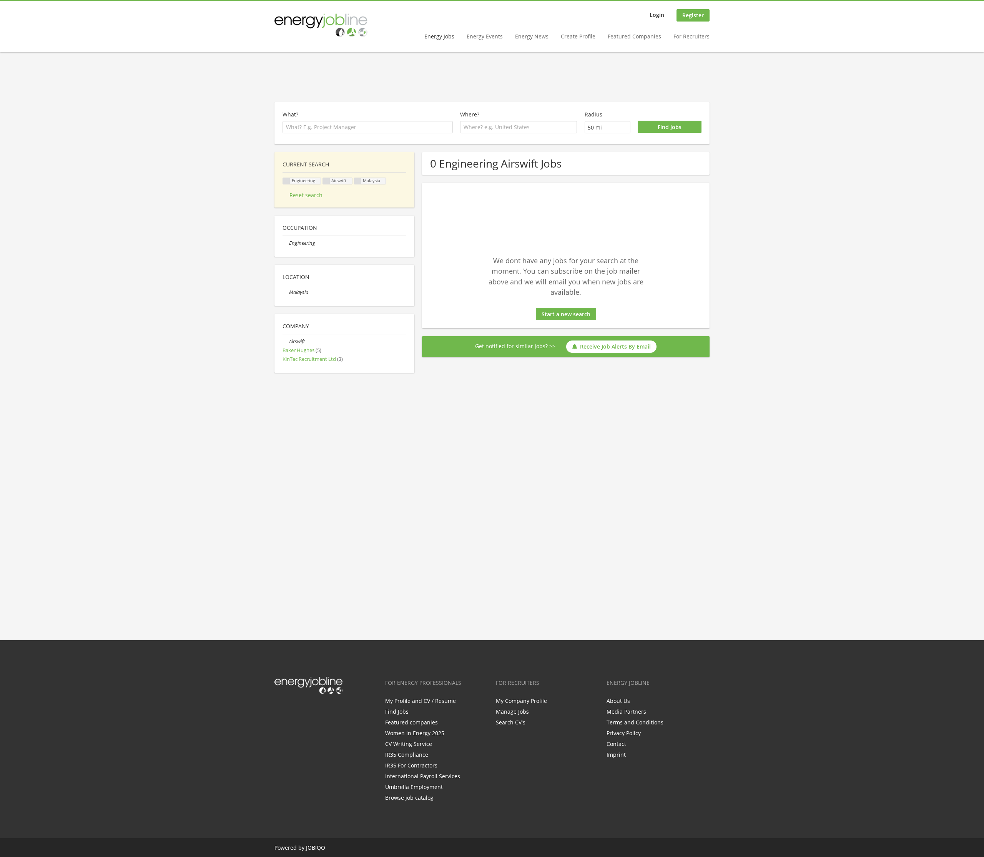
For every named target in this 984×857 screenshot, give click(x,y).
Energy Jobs (439, 36)
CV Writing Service (408, 743)
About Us (618, 700)
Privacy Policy (624, 733)
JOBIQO (315, 847)
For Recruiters (691, 36)
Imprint (616, 754)
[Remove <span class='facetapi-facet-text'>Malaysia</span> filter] (357, 181)
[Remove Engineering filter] (286, 243)
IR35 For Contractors (411, 765)
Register (693, 15)
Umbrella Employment (414, 787)
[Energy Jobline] (320, 25)
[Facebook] (280, 710)
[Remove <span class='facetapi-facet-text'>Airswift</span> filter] (326, 181)
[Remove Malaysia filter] (286, 292)
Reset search (305, 195)
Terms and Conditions (635, 722)
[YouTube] (329, 710)
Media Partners (626, 711)
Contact (616, 743)
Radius (593, 114)
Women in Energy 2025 (414, 733)
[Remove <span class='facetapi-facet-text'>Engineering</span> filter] (286, 181)
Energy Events (485, 36)
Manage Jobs (512, 711)
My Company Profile (521, 700)
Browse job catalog (409, 797)
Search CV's (510, 722)
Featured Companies (634, 36)
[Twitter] (292, 710)
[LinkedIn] (305, 710)
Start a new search (566, 314)
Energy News (532, 36)
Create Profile (578, 36)
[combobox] (518, 127)
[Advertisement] (492, 77)
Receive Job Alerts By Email (615, 346)
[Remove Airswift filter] (286, 341)
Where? (469, 114)
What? (290, 114)
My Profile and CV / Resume (420, 700)
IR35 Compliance (406, 754)
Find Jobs (397, 711)
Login (657, 14)
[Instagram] (318, 710)
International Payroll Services (422, 776)
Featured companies (411, 722)
